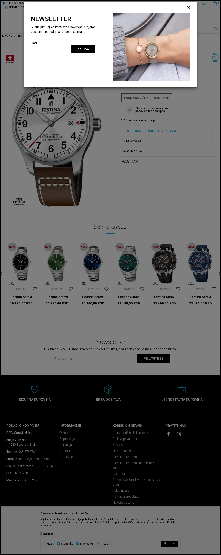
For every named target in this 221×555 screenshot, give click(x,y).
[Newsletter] (151, 47)
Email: (34, 43)
